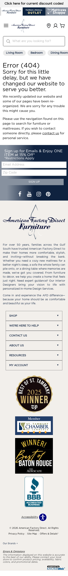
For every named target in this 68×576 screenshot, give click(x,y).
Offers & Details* (49, 534)
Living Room (14, 53)
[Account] (55, 26)
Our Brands (10, 543)
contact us (50, 133)
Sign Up (34, 182)
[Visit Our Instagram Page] (39, 194)
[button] (6, 25)
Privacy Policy (16, 534)
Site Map (32, 534)
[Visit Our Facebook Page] (20, 194)
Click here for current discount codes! (34, 3)
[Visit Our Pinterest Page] (48, 194)
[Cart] (62, 26)
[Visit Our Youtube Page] (29, 194)
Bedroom (37, 53)
